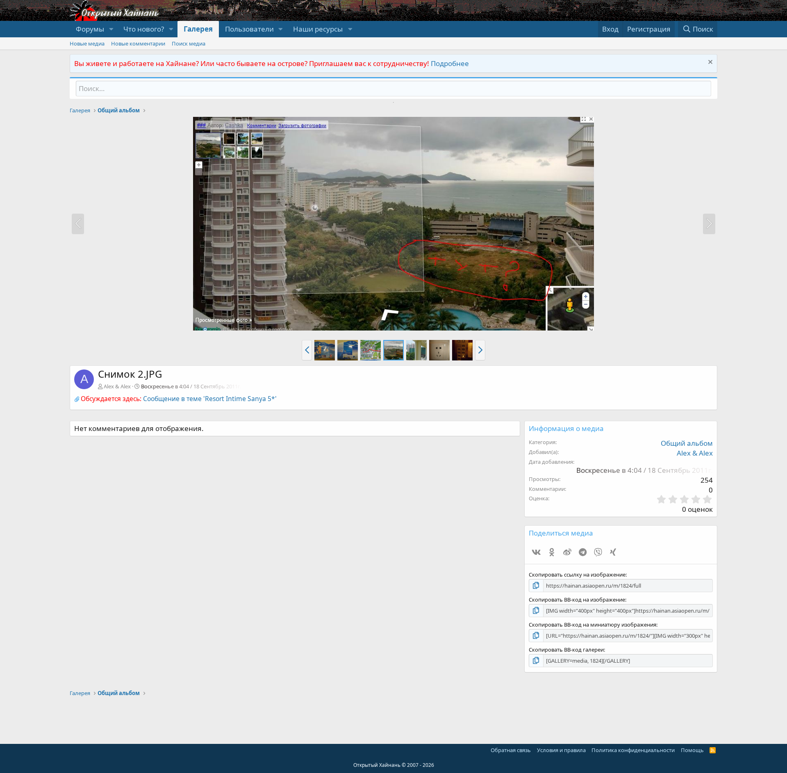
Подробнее (450, 63)
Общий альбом (687, 443)
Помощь (692, 750)
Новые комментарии (138, 43)
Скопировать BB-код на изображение (577, 599)
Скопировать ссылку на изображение (577, 574)
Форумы (90, 29)
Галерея (198, 29)
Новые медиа (87, 43)
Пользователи (249, 29)
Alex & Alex (117, 386)
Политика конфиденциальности (633, 750)
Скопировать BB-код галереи (566, 649)
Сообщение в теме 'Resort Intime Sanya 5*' (210, 398)
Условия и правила (561, 750)
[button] (111, 29)
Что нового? (143, 29)
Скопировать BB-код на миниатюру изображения (592, 624)
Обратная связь (511, 750)
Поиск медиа (188, 43)
